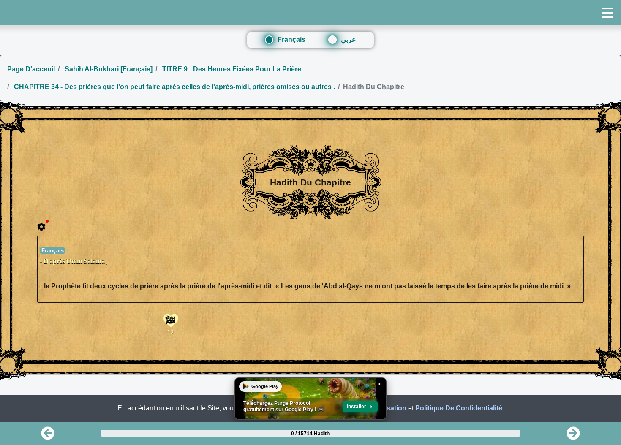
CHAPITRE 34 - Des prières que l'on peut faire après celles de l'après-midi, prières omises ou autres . (173, 86)
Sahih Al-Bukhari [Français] (108, 69)
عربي (348, 39)
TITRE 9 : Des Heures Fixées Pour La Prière (231, 69)
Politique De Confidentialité (458, 408)
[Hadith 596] (573, 436)
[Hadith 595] (47, 436)
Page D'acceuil (31, 69)
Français (291, 39)
